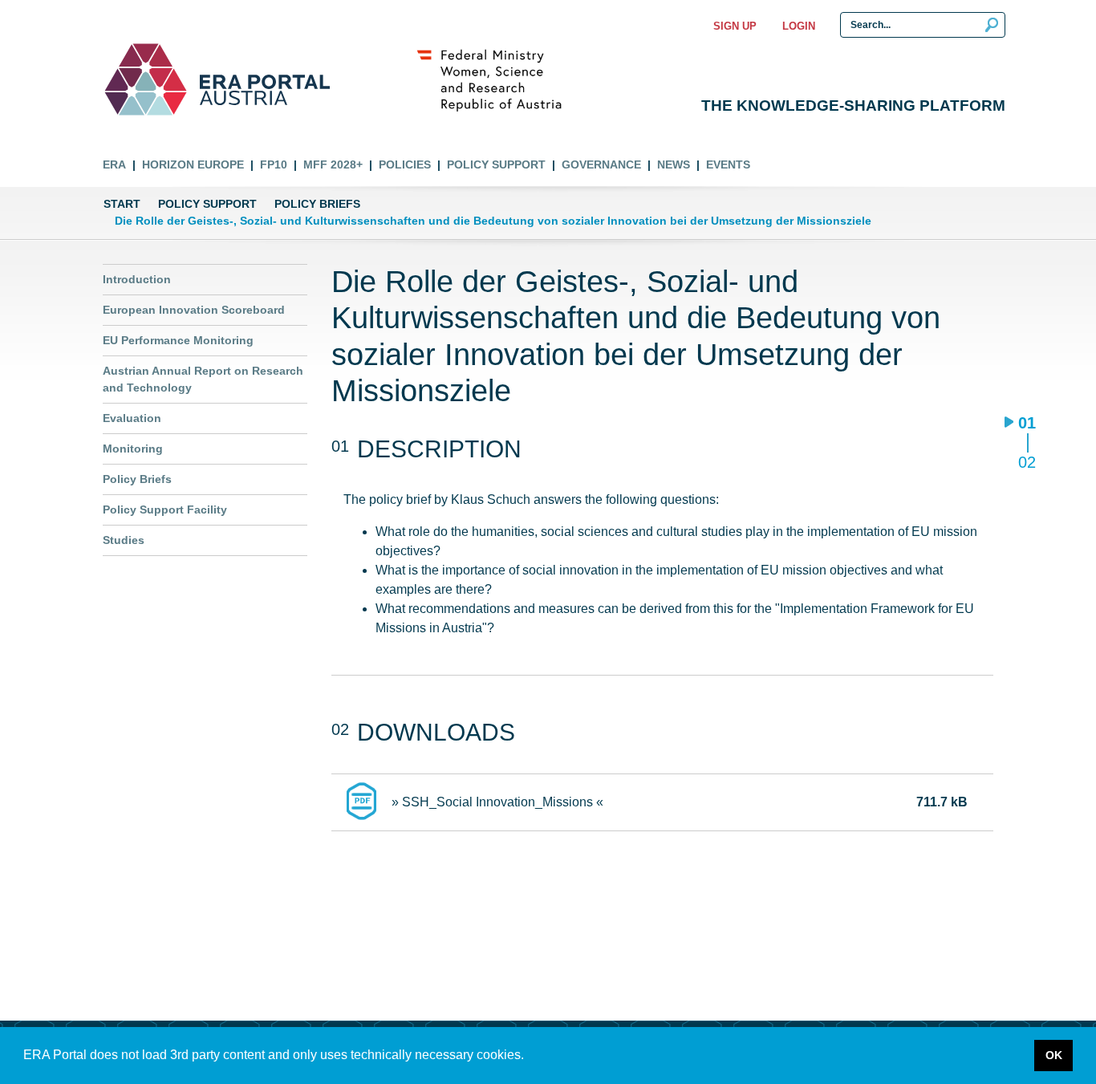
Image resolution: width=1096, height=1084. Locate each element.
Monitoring (133, 448)
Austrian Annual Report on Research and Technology (203, 379)
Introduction (137, 279)
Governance (601, 164)
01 (1026, 424)
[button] (529, 1056)
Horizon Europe (193, 164)
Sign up (735, 26)
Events (728, 164)
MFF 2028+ (333, 164)
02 (1026, 462)
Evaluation (132, 418)
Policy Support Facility (165, 509)
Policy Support (496, 164)
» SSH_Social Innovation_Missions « (497, 802)
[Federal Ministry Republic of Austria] (497, 79)
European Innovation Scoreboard (194, 309)
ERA (114, 164)
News (673, 164)
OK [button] (1053, 1055)
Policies (405, 164)
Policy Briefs (317, 203)
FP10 (273, 164)
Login (798, 26)
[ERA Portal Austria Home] (146, 79)
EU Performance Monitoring (178, 340)
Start (122, 203)
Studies (123, 540)
